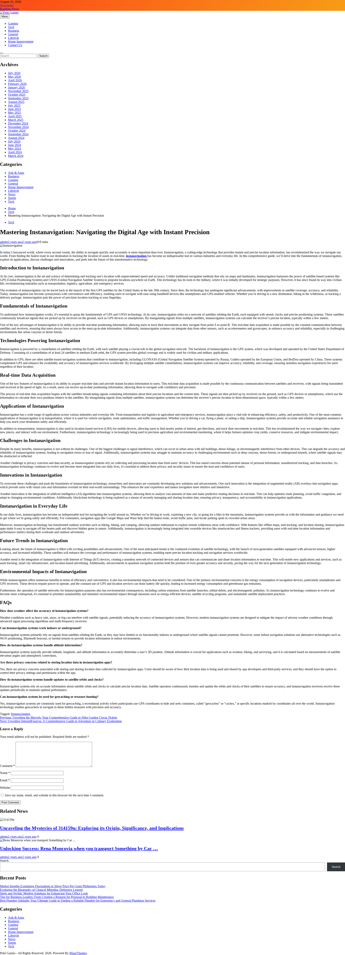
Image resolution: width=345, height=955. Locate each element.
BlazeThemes (78, 953)
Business (13, 30)
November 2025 (18, 91)
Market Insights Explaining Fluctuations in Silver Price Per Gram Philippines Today (52, 886)
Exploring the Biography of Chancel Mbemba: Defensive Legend (41, 889)
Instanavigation (20, 714)
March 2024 (15, 155)
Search (4, 860)
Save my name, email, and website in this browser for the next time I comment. (54, 795)
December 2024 (18, 123)
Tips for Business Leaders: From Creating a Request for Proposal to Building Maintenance (57, 897)
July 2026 (14, 73)
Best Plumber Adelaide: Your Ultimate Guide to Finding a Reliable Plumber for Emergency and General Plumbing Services (77, 900)
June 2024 (14, 145)
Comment (7, 766)
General (13, 34)
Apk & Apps (16, 172)
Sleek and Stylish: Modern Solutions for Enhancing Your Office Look (44, 893)
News (11, 194)
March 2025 (15, 119)
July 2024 (14, 141)
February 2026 (17, 84)
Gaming (13, 23)
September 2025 (18, 98)
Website (5, 787)
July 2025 (14, 105)
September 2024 (18, 134)
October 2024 (16, 130)
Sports (12, 198)
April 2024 (15, 152)
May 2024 (14, 148)
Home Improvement (20, 41)
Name (5, 773)
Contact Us (15, 45)
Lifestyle (13, 38)
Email (5, 780)
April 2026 (15, 80)
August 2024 (16, 137)
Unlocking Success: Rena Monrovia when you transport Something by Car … (79, 848)
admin (4, 242)
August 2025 (16, 102)
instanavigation (136, 256)
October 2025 (16, 94)
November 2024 (18, 127)
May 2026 (14, 76)
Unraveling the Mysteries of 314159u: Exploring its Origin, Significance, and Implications (92, 828)
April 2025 (15, 116)
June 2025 (14, 109)
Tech (11, 27)
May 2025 (14, 112)
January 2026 (16, 87)
